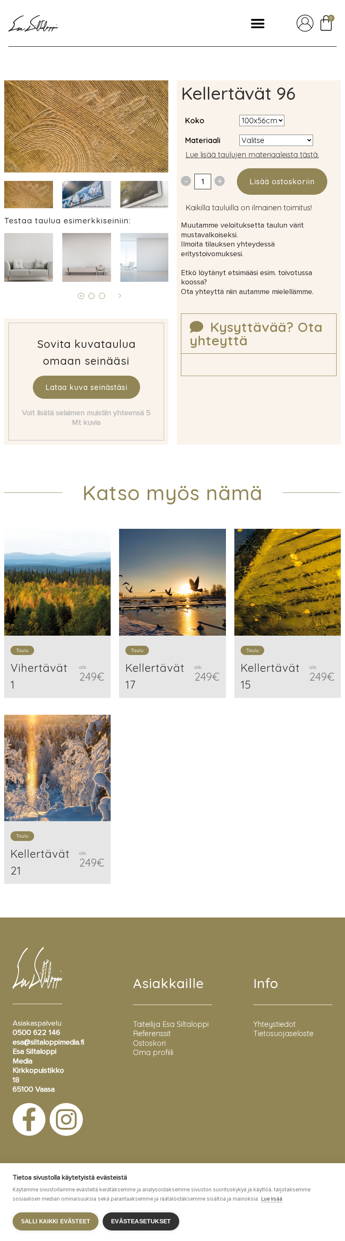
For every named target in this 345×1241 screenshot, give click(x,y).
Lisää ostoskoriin (282, 181)
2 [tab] (91, 296)
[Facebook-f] (29, 1119)
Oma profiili (153, 1052)
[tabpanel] (87, 194)
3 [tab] (102, 296)
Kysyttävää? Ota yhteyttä (256, 333)
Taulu (22, 650)
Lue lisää (271, 1199)
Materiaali (202, 140)
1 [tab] (81, 296)
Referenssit (152, 1033)
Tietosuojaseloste (283, 1033)
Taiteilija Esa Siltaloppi (171, 1024)
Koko (194, 120)
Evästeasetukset (141, 1221)
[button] (258, 23)
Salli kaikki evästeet (55, 1221)
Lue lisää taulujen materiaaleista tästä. (252, 154)
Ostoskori (149, 1043)
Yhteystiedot (274, 1024)
